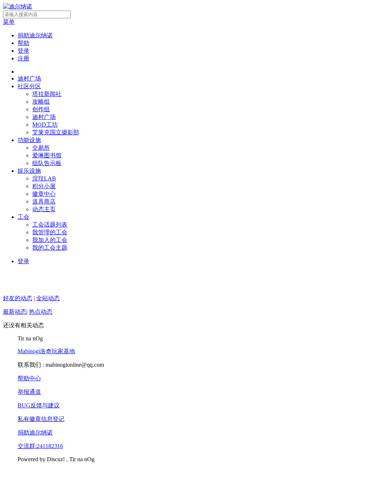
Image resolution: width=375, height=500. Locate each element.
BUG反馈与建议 (39, 405)
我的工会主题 (49, 248)
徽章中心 (44, 194)
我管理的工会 (49, 232)
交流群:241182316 (40, 446)
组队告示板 (47, 163)
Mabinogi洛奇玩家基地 (46, 351)
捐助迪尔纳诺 (35, 35)
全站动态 (48, 298)
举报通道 (29, 392)
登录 (23, 51)
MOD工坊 (45, 125)
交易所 (41, 148)
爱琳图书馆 (47, 155)
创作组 (41, 109)
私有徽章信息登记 (41, 419)
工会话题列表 (49, 224)
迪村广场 (29, 78)
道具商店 (44, 201)
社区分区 (29, 86)
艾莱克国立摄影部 (55, 132)
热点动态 (40, 312)
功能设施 (29, 140)
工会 (23, 217)
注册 (23, 58)
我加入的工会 (49, 240)
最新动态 (14, 312)
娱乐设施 (29, 171)
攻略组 (41, 101)
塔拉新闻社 (47, 94)
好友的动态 (17, 298)
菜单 (9, 22)
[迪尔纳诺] (17, 6)
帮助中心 (29, 378)
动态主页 (44, 209)
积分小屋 (44, 186)
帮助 (23, 43)
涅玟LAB (44, 178)
